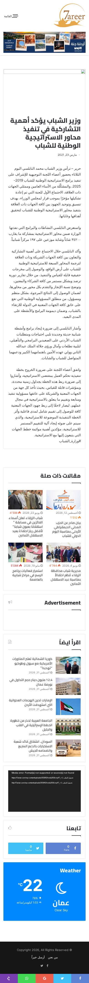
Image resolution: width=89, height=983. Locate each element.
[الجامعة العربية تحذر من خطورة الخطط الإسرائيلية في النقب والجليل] (68, 727)
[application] (44, 791)
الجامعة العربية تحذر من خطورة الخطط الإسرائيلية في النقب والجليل (31, 725)
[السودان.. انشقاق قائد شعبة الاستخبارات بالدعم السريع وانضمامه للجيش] (68, 748)
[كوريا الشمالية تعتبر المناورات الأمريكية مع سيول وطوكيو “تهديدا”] (68, 665)
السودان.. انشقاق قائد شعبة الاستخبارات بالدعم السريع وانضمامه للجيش (33, 746)
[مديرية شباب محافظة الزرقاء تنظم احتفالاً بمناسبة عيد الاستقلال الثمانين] (63, 552)
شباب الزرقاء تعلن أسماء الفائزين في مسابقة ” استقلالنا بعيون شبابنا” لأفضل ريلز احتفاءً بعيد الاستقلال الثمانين (26, 526)
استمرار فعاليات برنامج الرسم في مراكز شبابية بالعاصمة (27, 575)
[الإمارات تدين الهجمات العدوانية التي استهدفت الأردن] (68, 706)
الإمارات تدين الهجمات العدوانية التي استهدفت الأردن (30, 702)
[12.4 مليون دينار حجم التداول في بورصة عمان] (68, 686)
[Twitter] (41, 966)
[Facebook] (47, 966)
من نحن (53, 957)
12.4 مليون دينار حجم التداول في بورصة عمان (30, 682)
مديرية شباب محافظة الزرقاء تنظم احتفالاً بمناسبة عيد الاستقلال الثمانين (66, 577)
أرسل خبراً (38, 957)
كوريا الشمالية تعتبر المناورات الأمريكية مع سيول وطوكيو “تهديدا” (32, 663)
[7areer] (70, 15)
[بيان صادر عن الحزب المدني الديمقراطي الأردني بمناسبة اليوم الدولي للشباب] (63, 499)
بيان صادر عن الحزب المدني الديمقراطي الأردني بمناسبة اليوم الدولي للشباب (66, 529)
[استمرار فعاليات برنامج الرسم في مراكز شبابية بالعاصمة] (25, 552)
